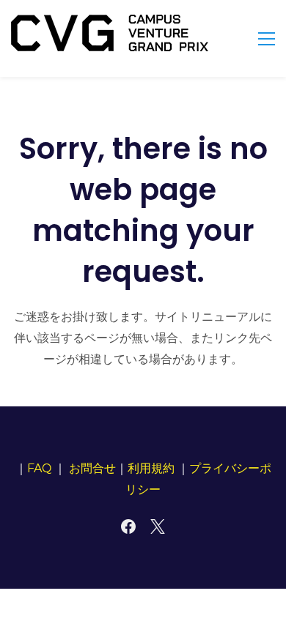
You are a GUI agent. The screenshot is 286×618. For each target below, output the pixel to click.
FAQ (39, 468)
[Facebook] (128, 526)
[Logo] (109, 33)
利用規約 (151, 468)
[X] (158, 526)
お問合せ (92, 468)
